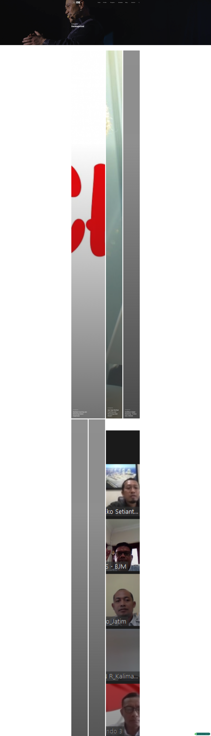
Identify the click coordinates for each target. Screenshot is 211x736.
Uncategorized (75, 409)
